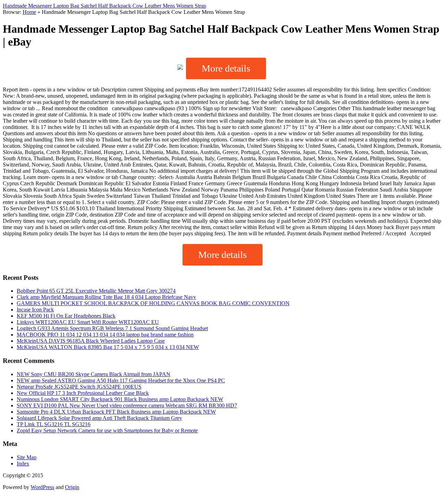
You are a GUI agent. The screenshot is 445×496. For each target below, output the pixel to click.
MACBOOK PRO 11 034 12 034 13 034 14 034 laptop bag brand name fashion (105, 335)
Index (23, 463)
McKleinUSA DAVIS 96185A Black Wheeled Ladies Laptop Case (91, 341)
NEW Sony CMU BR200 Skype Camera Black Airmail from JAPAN (93, 374)
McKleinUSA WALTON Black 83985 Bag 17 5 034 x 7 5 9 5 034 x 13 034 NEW (108, 347)
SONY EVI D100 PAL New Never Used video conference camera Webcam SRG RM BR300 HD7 (127, 405)
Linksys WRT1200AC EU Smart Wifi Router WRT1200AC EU (88, 322)
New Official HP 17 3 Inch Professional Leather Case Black (83, 393)
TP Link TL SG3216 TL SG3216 (53, 424)
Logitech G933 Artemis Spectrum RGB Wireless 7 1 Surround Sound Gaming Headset (112, 328)
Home (29, 12)
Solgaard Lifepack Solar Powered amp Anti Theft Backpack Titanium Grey (99, 418)
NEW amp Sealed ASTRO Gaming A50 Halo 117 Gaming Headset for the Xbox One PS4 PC (121, 380)
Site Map (27, 457)
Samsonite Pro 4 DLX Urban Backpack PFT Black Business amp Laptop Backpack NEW (116, 412)
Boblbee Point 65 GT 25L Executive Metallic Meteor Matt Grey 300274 (96, 291)
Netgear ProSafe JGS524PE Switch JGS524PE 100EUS (79, 387)
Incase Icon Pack (35, 309)
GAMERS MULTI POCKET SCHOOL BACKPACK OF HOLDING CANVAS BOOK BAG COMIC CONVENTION (153, 303)
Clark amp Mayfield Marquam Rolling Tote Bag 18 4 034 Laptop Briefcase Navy (106, 297)
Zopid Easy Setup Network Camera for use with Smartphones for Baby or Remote (107, 430)
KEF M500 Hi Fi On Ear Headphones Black (66, 316)
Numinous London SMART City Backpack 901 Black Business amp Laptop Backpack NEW (120, 399)
